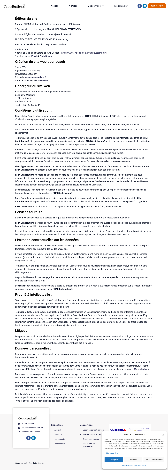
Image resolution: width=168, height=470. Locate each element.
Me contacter (120, 6)
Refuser (133, 459)
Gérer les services (112, 453)
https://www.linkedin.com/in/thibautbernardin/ (84, 52)
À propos (73, 6)
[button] (163, 434)
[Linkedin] (145, 6)
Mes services (94, 6)
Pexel (34, 56)
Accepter (113, 459)
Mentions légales (127, 465)
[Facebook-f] (139, 6)
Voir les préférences (154, 459)
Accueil (54, 6)
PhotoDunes (45, 56)
